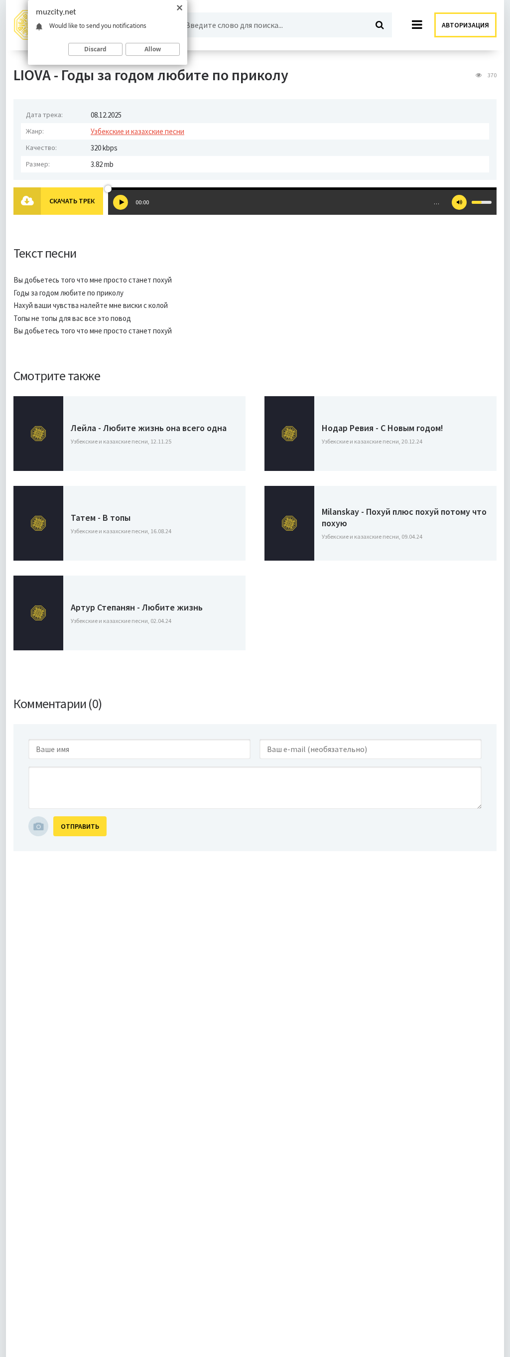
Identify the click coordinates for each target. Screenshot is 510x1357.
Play (120, 202)
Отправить (80, 826)
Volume (459, 202)
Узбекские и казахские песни (137, 131)
